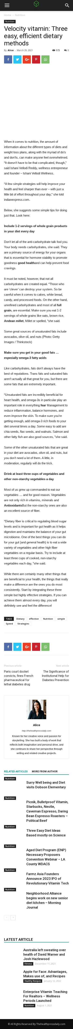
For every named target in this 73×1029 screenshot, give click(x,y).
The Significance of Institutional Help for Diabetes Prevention (55, 676)
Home (7, 15)
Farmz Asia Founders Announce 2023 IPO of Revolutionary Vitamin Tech (47, 878)
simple (61, 618)
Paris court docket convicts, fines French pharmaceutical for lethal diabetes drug (18, 678)
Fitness (28, 963)
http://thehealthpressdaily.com (36, 731)
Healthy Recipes (33, 981)
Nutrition (20, 15)
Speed (9, 623)
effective (34, 618)
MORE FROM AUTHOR (45, 771)
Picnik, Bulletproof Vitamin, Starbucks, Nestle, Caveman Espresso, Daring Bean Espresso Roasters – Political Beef (47, 811)
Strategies (23, 623)
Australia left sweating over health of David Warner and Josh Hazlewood (44, 954)
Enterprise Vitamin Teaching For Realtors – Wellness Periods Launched (45, 996)
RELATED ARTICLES (16, 771)
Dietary (20, 618)
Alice (11, 50)
